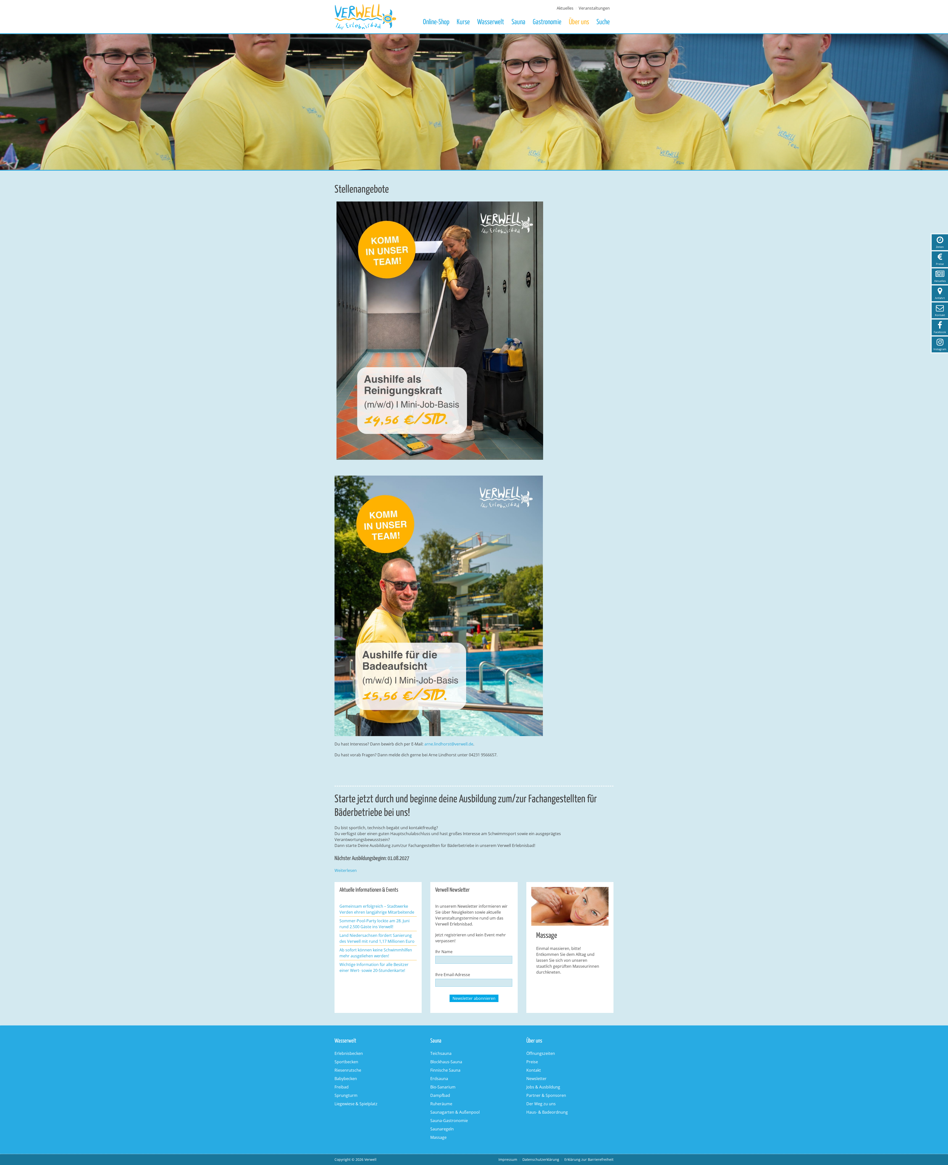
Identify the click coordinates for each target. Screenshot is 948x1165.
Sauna (518, 22)
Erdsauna (439, 1078)
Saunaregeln (442, 1129)
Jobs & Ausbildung (543, 1087)
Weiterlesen (346, 870)
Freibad (342, 1087)
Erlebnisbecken (349, 1053)
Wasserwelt (490, 22)
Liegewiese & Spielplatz (356, 1103)
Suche (603, 22)
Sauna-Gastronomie (449, 1120)
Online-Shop (436, 22)
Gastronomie (547, 22)
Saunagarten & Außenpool (455, 1112)
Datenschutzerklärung (540, 1159)
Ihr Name (444, 951)
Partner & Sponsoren (546, 1095)
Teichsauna (441, 1053)
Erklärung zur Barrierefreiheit (588, 1159)
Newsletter (536, 1078)
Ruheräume (441, 1103)
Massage (438, 1137)
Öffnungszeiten (540, 1053)
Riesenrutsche (348, 1070)
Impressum (507, 1159)
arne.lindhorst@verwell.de (448, 744)
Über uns (579, 22)
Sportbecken (346, 1062)
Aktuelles (565, 8)
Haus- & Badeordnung (547, 1112)
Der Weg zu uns (541, 1103)
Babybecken (346, 1078)
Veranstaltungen (594, 8)
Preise (532, 1062)
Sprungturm (346, 1095)
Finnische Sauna (445, 1070)
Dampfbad (440, 1095)
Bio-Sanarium (442, 1087)
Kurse (463, 22)
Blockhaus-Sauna (446, 1062)
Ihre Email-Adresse (452, 974)
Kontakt (533, 1070)
